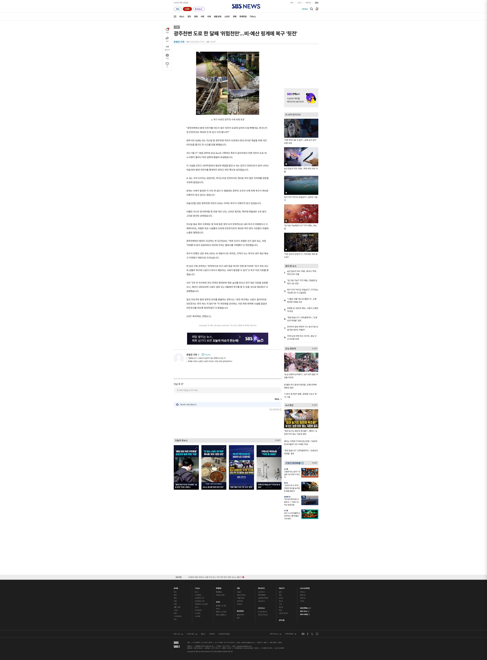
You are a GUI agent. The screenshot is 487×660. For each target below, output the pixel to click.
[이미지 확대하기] (198, 112)
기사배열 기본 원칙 (266, 648)
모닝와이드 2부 (199, 601)
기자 (280, 604)
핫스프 (286, 483)
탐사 (238, 618)
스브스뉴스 (261, 607)
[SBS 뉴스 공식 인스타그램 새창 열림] (317, 634)
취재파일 (243, 16)
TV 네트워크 (178, 616)
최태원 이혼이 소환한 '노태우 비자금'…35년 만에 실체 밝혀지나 (210, 361)
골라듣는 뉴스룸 (221, 606)
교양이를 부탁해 (263, 598)
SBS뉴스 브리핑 (221, 612)
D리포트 (239, 604)
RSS (280, 610)
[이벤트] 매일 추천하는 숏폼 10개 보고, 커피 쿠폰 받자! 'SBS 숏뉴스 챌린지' (215, 576)
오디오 (218, 601)
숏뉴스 (281, 601)
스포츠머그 (261, 592)
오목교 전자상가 (263, 615)
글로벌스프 (287, 497)
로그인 (299, 3)
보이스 (218, 609)
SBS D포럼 (304, 614)
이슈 (175, 619)
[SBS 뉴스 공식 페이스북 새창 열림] (308, 634)
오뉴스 (197, 607)
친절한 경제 (240, 598)
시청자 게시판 (283, 613)
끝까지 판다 (240, 615)
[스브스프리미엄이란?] (303, 463)
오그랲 (286, 469)
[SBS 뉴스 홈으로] (246, 6)
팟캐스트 (302, 595)
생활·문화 (217, 16)
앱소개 (281, 607)
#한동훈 (305, 9)
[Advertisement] (227, 424)
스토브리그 (261, 601)
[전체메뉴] (175, 16)
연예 (234, 16)
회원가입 (308, 3)
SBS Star (303, 611)
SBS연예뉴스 (304, 607)
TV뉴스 (253, 16)
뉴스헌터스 (198, 595)
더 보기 (277, 439)
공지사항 (281, 620)
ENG (291, 3)
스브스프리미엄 (305, 587)
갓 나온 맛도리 (262, 612)
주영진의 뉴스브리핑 (201, 604)
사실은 (239, 592)
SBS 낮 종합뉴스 (221, 615)
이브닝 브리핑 (220, 595)
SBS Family (275, 634)
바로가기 (281, 587)
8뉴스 (181, 16)
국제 (209, 16)
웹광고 (203, 634)
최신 (175, 592)
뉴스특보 (197, 616)
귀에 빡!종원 (262, 595)
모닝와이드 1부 (199, 598)
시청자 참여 (192, 634)
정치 (189, 16)
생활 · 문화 (177, 607)
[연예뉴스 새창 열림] (301, 97)
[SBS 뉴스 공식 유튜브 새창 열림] (303, 634)
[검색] (311, 9)
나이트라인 (198, 610)
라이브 (281, 598)
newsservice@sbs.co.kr (244, 646)
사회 (202, 16)
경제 (196, 16)
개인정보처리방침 (224, 634)
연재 (238, 587)
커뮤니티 (302, 598)
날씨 (280, 592)
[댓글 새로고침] (182, 384)
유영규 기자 (191, 354)
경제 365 (240, 601)
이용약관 (212, 634)
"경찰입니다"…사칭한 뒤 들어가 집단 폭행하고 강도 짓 (206, 358)
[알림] (317, 9)
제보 (280, 595)
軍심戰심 (219, 592)
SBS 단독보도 (241, 595)
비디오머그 (261, 587)
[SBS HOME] (316, 2)
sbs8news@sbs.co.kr (248, 642)
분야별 (176, 587)
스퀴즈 (302, 601)
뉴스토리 (197, 613)
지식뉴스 (302, 592)
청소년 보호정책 (279, 648)
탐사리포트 (240, 610)
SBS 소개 (178, 634)
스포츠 (227, 16)
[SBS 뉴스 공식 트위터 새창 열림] (312, 634)
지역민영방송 (290, 634)
